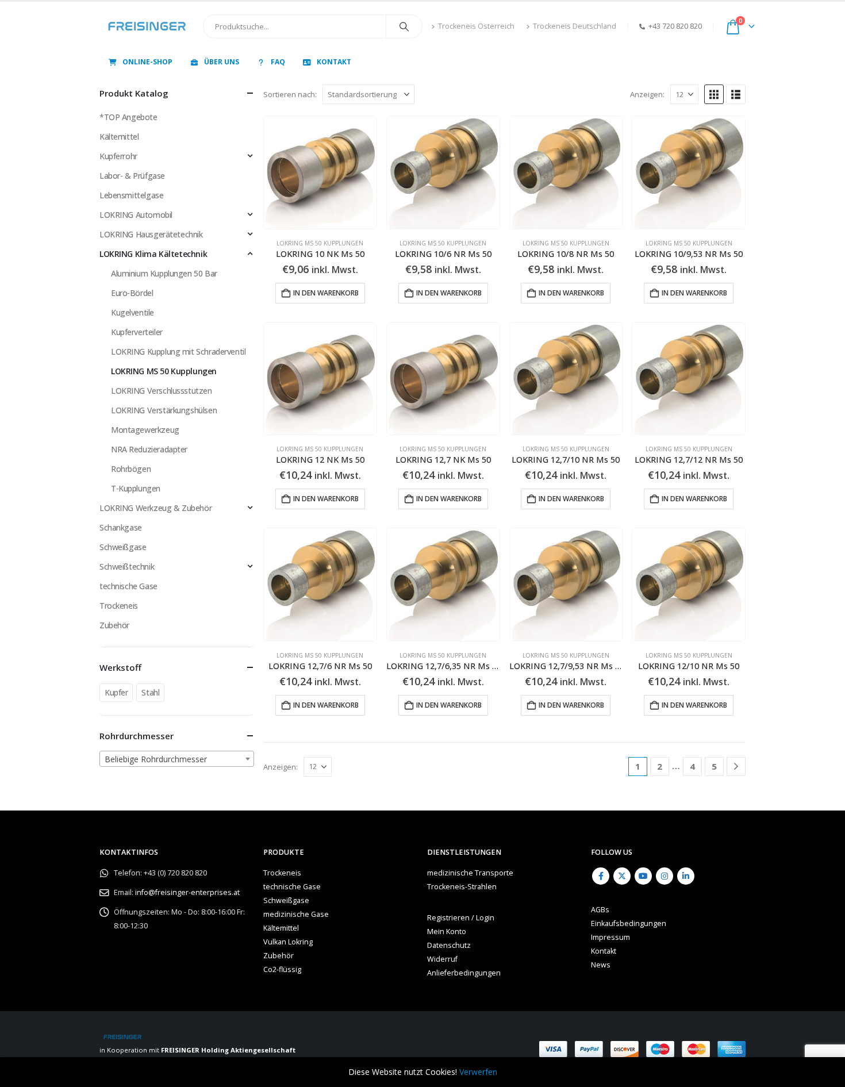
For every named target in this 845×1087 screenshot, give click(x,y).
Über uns (221, 62)
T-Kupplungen (135, 488)
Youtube (643, 876)
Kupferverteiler (137, 332)
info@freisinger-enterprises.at (187, 892)
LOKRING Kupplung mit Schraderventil (178, 351)
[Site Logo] (146, 26)
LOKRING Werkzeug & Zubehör (155, 507)
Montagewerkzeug (145, 429)
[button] (714, 94)
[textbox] (177, 759)
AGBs (600, 910)
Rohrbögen (131, 468)
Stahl (150, 692)
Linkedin (685, 876)
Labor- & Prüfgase (132, 175)
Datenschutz (449, 945)
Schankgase (120, 527)
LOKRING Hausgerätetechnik (151, 234)
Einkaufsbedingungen (628, 923)
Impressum (610, 937)
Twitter (622, 876)
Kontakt (334, 62)
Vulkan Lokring (288, 942)
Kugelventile (132, 312)
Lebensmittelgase (131, 195)
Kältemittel (119, 136)
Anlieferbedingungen (464, 973)
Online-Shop (147, 62)
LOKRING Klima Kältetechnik (153, 253)
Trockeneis (118, 605)
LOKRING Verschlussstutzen (161, 390)
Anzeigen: (647, 94)
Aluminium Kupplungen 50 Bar (164, 273)
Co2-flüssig (282, 969)
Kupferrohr (118, 156)
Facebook (600, 876)
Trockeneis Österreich (476, 26)
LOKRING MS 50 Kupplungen (319, 243)
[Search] (404, 26)
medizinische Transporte (470, 873)
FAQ (278, 62)
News (600, 965)
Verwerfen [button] (478, 1071)
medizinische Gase (296, 914)
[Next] (736, 766)
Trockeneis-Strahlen (462, 887)
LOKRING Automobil (135, 214)
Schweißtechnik (126, 566)
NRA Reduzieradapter (149, 449)
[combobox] (176, 759)
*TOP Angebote (128, 117)
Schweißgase (122, 546)
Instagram (664, 876)
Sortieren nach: (290, 94)
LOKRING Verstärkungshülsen (164, 410)
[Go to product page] (320, 172)
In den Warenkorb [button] (326, 293)
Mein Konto (446, 931)
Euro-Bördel (132, 292)
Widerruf (442, 959)
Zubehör (114, 625)
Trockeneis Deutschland (574, 26)
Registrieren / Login (460, 918)
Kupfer (116, 692)
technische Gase (128, 586)
